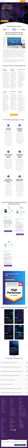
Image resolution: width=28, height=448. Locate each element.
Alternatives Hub (12, 410)
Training (2, 432)
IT (10, 406)
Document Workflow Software (22, 416)
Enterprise (11, 407)
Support (2, 434)
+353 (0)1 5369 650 (21, 426)
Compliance (2, 408)
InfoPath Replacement (12, 411)
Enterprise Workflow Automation (22, 414)
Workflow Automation (21, 413)
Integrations (2, 407)
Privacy (2, 426)
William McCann (9, 242)
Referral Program (3, 433)
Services (2, 431)
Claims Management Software (22, 415)
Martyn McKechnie (21, 208)
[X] (12, 430)
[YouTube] (15, 430)
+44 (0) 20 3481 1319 (21, 425)
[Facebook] (13, 430)
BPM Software (20, 407)
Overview (2, 430)
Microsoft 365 (2, 409)
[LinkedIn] (10, 430)
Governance (2, 406)
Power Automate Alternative (13, 414)
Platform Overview (3, 412)
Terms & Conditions (3, 427)
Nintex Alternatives (12, 412)
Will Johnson (9, 208)
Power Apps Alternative (13, 413)
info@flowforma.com (21, 427)
